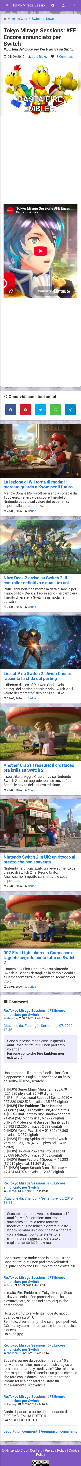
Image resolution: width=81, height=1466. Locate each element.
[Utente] (63, 5)
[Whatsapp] (55, 409)
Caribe (32, 511)
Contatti (36, 1450)
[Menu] (7, 5)
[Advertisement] (40, 159)
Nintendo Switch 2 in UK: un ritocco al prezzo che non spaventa (39, 859)
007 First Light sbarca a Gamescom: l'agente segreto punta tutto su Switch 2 (39, 957)
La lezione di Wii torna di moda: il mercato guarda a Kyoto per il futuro (38, 484)
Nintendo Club (17, 19)
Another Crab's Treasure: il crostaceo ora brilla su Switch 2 (39, 768)
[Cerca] (74, 5)
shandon (12, 1018)
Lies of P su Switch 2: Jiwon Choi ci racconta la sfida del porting (37, 676)
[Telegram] (70, 409)
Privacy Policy (55, 1450)
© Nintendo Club (15, 1450)
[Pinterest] (25, 409)
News (50, 19)
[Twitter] (40, 409)
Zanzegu (12, 1191)
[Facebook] (52, 5)
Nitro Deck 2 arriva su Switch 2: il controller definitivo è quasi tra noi (36, 580)
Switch (37, 19)
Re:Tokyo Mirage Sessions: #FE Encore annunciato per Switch (34, 1012)
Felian (10, 1285)
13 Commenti (64, 57)
